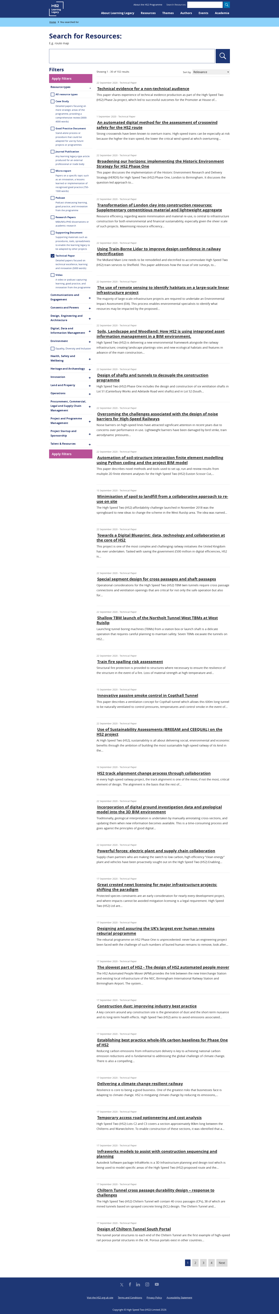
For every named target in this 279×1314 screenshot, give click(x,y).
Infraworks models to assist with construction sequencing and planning (157, 1154)
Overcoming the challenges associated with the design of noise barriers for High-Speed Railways (157, 416)
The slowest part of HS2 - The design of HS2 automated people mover (163, 967)
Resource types (60, 87)
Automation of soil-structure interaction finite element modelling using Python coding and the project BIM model (160, 460)
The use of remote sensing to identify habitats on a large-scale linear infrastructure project (163, 290)
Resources (148, 13)
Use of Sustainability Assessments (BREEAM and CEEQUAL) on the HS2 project (159, 732)
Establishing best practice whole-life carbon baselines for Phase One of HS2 (162, 1042)
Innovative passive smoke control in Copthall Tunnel (147, 695)
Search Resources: (176, 4)
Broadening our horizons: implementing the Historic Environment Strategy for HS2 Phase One (160, 163)
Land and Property (63, 385)
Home (52, 22)
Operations (58, 393)
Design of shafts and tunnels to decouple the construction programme (152, 377)
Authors (186, 13)
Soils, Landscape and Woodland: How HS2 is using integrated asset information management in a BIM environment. (161, 334)
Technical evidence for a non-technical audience (143, 88)
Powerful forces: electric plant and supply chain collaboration (156, 851)
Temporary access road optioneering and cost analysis (149, 1117)
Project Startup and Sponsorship (64, 433)
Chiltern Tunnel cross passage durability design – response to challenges (155, 1192)
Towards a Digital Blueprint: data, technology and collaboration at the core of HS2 (161, 537)
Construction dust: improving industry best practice (147, 1006)
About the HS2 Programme (148, 4)
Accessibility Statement (179, 1297)
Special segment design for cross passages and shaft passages (156, 579)
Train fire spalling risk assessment (130, 661)
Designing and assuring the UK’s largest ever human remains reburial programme (156, 931)
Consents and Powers (65, 307)
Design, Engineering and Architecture (67, 318)
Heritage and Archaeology (68, 368)
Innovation (58, 377)
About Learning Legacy (117, 13)
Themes (168, 13)
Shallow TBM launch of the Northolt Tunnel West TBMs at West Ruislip (157, 620)
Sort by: (187, 72)
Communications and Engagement (65, 297)
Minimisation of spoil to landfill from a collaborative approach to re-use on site (162, 499)
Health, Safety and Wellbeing (63, 358)
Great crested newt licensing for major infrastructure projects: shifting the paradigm (157, 887)
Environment (59, 341)
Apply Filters (62, 78)
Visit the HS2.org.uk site (100, 1297)
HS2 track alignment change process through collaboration (154, 773)
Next (223, 1263)
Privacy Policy (154, 1297)
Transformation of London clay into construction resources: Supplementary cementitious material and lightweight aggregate (159, 207)
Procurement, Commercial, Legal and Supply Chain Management (68, 406)
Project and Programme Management (66, 421)
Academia (222, 13)
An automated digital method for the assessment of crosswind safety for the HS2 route (157, 125)
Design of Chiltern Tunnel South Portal (134, 1229)
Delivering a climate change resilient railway (140, 1083)
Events (203, 13)
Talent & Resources (63, 443)
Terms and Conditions (130, 1297)
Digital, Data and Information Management (68, 331)
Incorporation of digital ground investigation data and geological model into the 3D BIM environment (159, 809)
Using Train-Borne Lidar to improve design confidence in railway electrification (159, 251)
